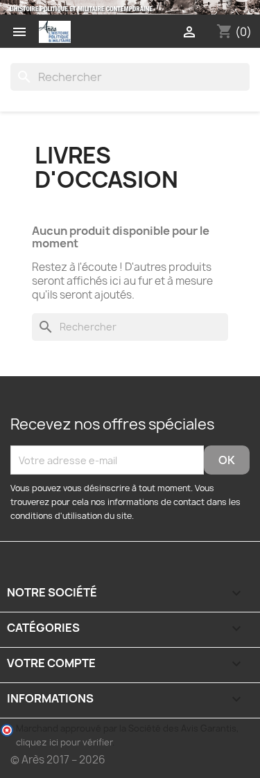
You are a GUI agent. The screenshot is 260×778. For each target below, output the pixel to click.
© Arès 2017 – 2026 (57, 759)
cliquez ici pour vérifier (64, 742)
